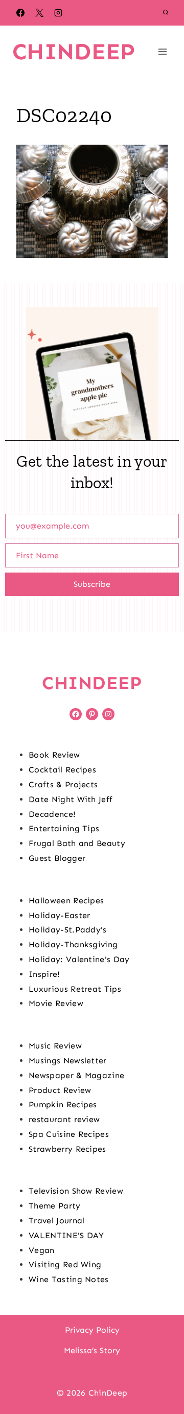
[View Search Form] (165, 13)
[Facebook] (20, 13)
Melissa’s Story (92, 1350)
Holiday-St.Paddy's (68, 929)
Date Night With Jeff (70, 799)
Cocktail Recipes (62, 769)
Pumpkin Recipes (63, 1104)
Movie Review (56, 1003)
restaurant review (64, 1119)
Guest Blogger (57, 858)
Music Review (55, 1046)
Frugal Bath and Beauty (77, 843)
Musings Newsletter (68, 1060)
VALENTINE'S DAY (66, 1235)
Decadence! (52, 814)
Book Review (54, 755)
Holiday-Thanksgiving (73, 944)
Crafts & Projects (63, 784)
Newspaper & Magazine (76, 1075)
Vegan (42, 1250)
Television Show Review (76, 1191)
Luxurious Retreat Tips (75, 989)
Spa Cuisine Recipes (69, 1134)
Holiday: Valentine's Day (79, 959)
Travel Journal (56, 1220)
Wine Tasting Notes (69, 1279)
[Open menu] (162, 51)
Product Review (60, 1090)
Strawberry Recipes (67, 1149)
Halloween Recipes (66, 900)
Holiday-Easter (59, 915)
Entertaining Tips (64, 828)
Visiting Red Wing (65, 1264)
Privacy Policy (92, 1330)
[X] (39, 13)
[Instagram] (58, 13)
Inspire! (44, 974)
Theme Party (55, 1206)
